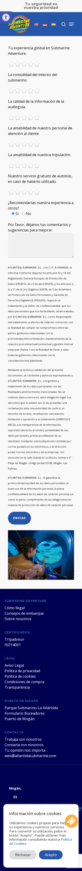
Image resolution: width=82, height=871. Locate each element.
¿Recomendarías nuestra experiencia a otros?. (41, 208)
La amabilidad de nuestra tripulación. (39, 154)
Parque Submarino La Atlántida (31, 708)
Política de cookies (20, 676)
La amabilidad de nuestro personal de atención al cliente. (40, 131)
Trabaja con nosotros (23, 739)
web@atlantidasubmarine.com (30, 756)
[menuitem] (36, 24)
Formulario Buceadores (25, 713)
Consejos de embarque (24, 613)
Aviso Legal (14, 665)
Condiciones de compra (24, 682)
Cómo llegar (15, 608)
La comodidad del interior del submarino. (32, 77)
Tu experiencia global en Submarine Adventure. (39, 50)
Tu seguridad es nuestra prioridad (41, 6)
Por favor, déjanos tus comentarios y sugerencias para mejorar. (39, 227)
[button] (6, 17)
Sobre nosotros (18, 619)
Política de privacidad (22, 671)
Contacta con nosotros (24, 745)
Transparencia (17, 687)
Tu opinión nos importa (25, 750)
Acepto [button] (51, 854)
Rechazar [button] (23, 854)
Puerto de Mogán (20, 719)
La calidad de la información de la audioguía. (36, 104)
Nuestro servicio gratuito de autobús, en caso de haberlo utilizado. (40, 178)
